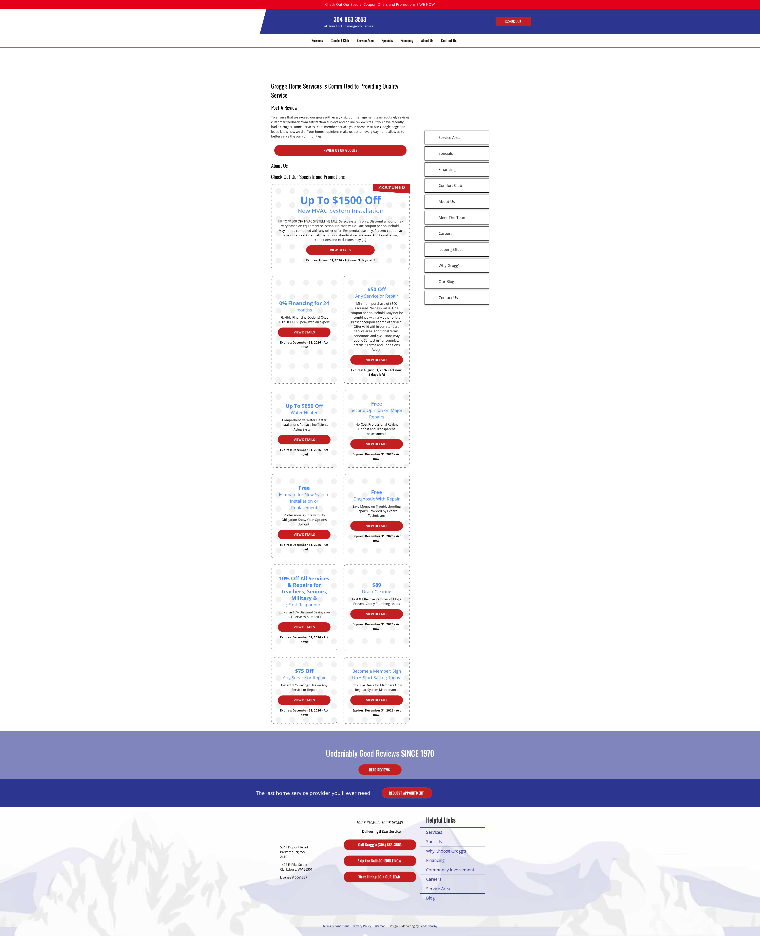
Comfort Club (340, 40)
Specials (387, 40)
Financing (407, 40)
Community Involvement (450, 870)
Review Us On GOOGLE (340, 150)
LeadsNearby (428, 926)
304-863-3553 (350, 19)
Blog (430, 898)
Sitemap (380, 926)
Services (317, 40)
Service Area (365, 40)
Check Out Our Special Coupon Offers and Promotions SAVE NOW (380, 4)
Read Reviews (380, 769)
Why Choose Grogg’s (446, 851)
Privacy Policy (361, 926)
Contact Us (448, 40)
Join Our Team (379, 876)
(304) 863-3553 (380, 844)
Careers (433, 879)
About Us (427, 40)
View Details (304, 332)
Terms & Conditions (336, 926)
